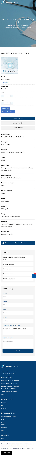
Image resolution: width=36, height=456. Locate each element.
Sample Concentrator (8, 278)
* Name (5, 293)
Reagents (3, 408)
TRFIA (3, 425)
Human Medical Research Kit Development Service (15, 258)
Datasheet (5, 82)
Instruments (4, 402)
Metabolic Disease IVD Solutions (10, 389)
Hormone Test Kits (26, 27)
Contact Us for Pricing (8, 111)
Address (5, 317)
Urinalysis (4, 427)
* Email (5, 301)
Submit (18, 351)
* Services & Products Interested (11, 325)
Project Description (8, 337)
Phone (4, 309)
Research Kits (24, 25)
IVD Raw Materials (8, 264)
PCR (2, 419)
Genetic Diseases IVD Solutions (9, 383)
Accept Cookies (7, 452)
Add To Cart (5, 108)
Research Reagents (8, 274)
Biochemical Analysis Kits (12, 27)
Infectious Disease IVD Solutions (10, 386)
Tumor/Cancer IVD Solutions (9, 391)
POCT (3, 422)
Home (11, 25)
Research (16, 25)
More (2, 394)
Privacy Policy (30, 448)
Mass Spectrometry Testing (8, 416)
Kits (2, 405)
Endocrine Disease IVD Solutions (10, 380)
